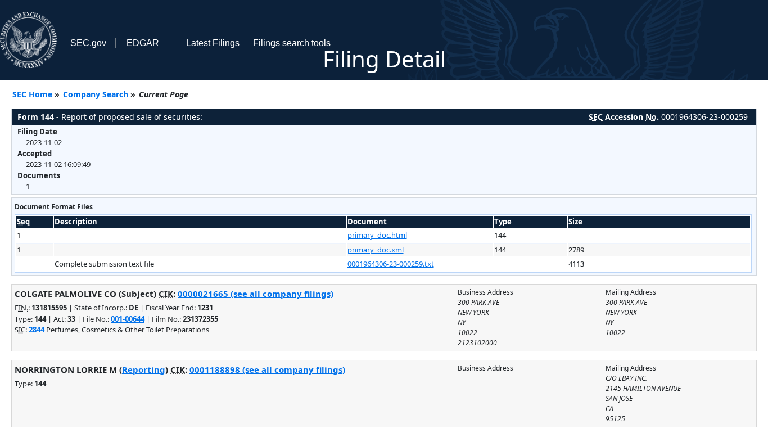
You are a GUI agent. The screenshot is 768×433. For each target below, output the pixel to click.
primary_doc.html (377, 235)
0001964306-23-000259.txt (390, 264)
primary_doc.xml (375, 250)
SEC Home (32, 94)
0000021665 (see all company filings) (255, 293)
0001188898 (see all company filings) (267, 369)
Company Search (95, 94)
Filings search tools (292, 43)
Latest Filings (213, 43)
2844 (36, 329)
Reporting (143, 369)
